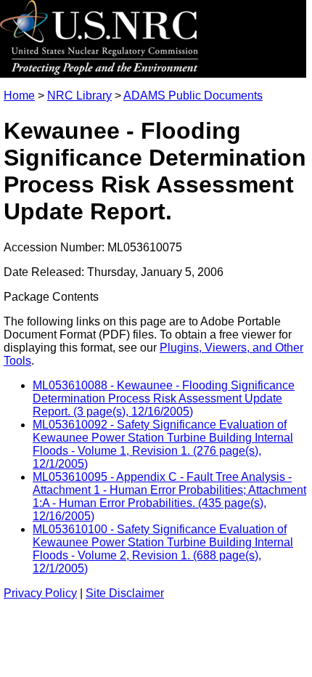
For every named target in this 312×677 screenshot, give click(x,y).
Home (19, 95)
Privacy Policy (40, 593)
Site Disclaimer (125, 593)
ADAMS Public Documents (193, 95)
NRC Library (79, 95)
